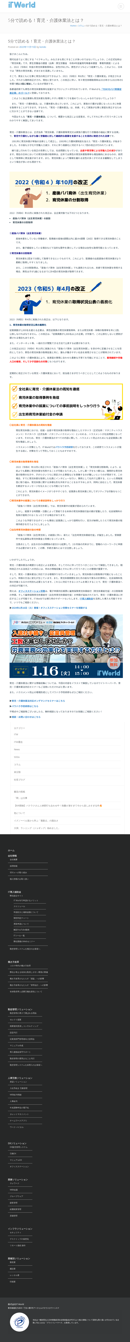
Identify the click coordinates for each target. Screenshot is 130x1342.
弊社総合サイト (15, 895)
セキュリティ (14, 1232)
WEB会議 (13, 1189)
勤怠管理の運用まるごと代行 (21, 1058)
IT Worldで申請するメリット (26, 900)
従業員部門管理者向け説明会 (21, 1039)
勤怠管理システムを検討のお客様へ (24, 948)
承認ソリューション (17, 1081)
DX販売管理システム (18, 1147)
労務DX (12, 1153)
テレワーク (13, 1183)
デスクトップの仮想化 (18, 1239)
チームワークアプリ (17, 1120)
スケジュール (19, 906)
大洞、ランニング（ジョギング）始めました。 (37, 827)
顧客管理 (12, 1202)
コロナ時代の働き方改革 (19, 965)
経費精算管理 (14, 1209)
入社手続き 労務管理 (17, 1088)
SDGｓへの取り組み (17, 872)
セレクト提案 (14, 1019)
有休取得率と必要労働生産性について (25, 991)
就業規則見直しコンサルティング (23, 1026)
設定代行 (12, 1032)
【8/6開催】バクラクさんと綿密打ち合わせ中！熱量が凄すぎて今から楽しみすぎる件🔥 (58, 805)
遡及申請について (21, 924)
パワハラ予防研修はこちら (25, 706)
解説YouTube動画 (21, 929)
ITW (16, 734)
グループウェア (15, 1196)
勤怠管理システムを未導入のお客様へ (25, 1065)
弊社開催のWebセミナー (24, 941)
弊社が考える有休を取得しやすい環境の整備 (28, 972)
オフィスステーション (18, 1166)
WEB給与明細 (14, 1094)
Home (73, 25)
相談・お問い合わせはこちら (26, 716)
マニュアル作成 (15, 1045)
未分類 (17, 772)
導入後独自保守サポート (19, 1052)
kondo (43, 46)
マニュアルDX (15, 1160)
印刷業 (12, 1281)
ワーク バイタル (16, 1127)
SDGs (17, 756)
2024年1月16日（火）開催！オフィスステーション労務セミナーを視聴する (49, 607)
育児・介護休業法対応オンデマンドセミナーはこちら (38, 700)
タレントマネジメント (18, 1114)
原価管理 (12, 1215)
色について (19, 812)
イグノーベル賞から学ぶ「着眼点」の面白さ (36, 820)
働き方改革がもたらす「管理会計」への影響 (28, 985)
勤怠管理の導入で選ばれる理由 (22, 1013)
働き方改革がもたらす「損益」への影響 (26, 978)
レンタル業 (13, 1275)
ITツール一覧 (19, 935)
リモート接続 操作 (17, 1245)
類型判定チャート (21, 918)
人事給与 (12, 1101)
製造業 (12, 1262)
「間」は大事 (20, 797)
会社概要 (12, 859)
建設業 (12, 1268)
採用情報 (12, 866)
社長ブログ (19, 779)
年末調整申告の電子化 (18, 1107)
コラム (81, 25)
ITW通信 (18, 741)
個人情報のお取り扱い (18, 879)
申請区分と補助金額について (26, 912)
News (17, 749)
